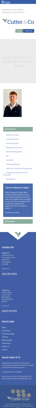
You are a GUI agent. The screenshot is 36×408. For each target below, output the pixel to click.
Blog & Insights (7, 340)
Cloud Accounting (8, 334)
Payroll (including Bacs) (14, 152)
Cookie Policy (6, 343)
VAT (7, 156)
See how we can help (12, 212)
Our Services (6, 331)
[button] (3, 2)
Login (19, 31)
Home (4, 327)
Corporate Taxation (12, 139)
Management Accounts (14, 147)
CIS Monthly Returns (13, 164)
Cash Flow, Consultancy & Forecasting (19, 168)
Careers (4, 350)
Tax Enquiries (10, 179)
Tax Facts (5, 337)
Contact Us (28, 31)
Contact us (5, 269)
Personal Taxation (12, 143)
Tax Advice (9, 160)
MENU (7, 2)
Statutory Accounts (12, 135)
